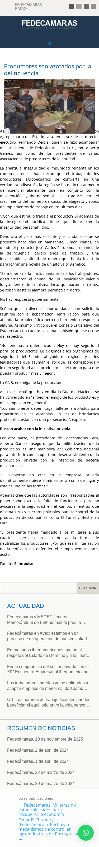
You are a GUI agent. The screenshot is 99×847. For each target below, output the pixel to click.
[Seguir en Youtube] (93, 6)
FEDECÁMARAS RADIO (28, 6)
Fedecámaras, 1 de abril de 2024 (38, 761)
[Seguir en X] (79, 6)
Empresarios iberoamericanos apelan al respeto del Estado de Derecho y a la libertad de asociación (49, 653)
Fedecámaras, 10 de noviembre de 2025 (45, 739)
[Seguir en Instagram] (86, 6)
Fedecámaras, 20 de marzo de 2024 (41, 783)
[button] (86, 833)
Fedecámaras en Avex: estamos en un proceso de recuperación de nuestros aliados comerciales (49, 636)
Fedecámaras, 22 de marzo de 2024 (41, 772)
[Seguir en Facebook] (71, 6)
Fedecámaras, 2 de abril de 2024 (38, 750)
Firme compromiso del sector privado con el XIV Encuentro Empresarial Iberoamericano (48, 669)
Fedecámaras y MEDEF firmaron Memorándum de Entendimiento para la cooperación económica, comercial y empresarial (44, 620)
